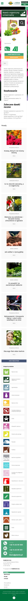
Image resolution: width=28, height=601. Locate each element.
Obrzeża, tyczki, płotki (17, 519)
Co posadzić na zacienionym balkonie (14, 284)
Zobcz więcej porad (14, 361)
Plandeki (14, 442)
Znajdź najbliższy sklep (14, 54)
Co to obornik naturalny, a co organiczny (14, 185)
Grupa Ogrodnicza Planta (25, 4)
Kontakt (5, 587)
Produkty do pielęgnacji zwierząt (17, 473)
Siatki (13, 527)
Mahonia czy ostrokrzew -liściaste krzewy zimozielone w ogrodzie (14, 219)
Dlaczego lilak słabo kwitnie (14, 351)
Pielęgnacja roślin (14, 147)
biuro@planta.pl (16, 555)
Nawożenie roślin (14, 180)
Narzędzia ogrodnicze (16, 488)
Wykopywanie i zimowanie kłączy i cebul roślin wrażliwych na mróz (14, 318)
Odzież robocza (15, 535)
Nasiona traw (15, 372)
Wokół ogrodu (14, 248)
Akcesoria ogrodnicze (16, 496)
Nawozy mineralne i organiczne (16, 380)
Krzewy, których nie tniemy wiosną (14, 152)
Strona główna (7, 583)
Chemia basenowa (16, 465)
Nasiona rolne (15, 403)
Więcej (14, 155)
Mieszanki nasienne (16, 426)
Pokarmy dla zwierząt (16, 434)
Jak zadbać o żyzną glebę (14, 252)
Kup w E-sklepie (14, 57)
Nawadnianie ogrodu (16, 512)
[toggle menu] (2, 3)
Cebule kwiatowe (15, 395)
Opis (5, 63)
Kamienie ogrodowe (16, 457)
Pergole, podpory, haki (17, 504)
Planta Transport (24, 2)
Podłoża (13, 449)
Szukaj (26, 8)
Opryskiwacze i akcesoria (17, 481)
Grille (13, 418)
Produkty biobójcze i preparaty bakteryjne (16, 411)
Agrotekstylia (14, 387)
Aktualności (6, 585)
